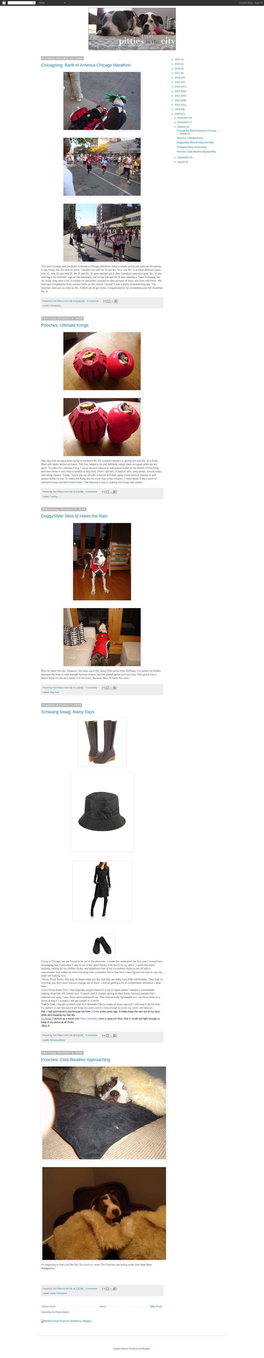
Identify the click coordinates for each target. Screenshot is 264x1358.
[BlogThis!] (109, 301)
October (181, 127)
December (183, 117)
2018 (178, 68)
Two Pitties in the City (63, 301)
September (183, 157)
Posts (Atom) (62, 1312)
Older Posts (156, 1306)
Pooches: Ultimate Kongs (65, 325)
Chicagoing (55, 305)
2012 (178, 95)
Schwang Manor (57, 1040)
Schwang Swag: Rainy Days (67, 711)
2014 (178, 86)
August (181, 162)
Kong (155, 460)
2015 (178, 82)
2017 (178, 73)
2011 (178, 100)
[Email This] (105, 301)
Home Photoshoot (58, 1293)
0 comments (92, 301)
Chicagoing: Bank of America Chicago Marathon (86, 65)
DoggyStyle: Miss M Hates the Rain (74, 516)
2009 (178, 109)
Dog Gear (54, 692)
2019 (178, 64)
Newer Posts (48, 1306)
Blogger (146, 1348)
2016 (178, 77)
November (183, 122)
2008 (178, 114)
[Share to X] (112, 301)
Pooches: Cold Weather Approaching (75, 1059)
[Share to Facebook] (116, 301)
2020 (178, 59)
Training (54, 496)
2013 (178, 91)
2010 (178, 104)
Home (103, 1306)
